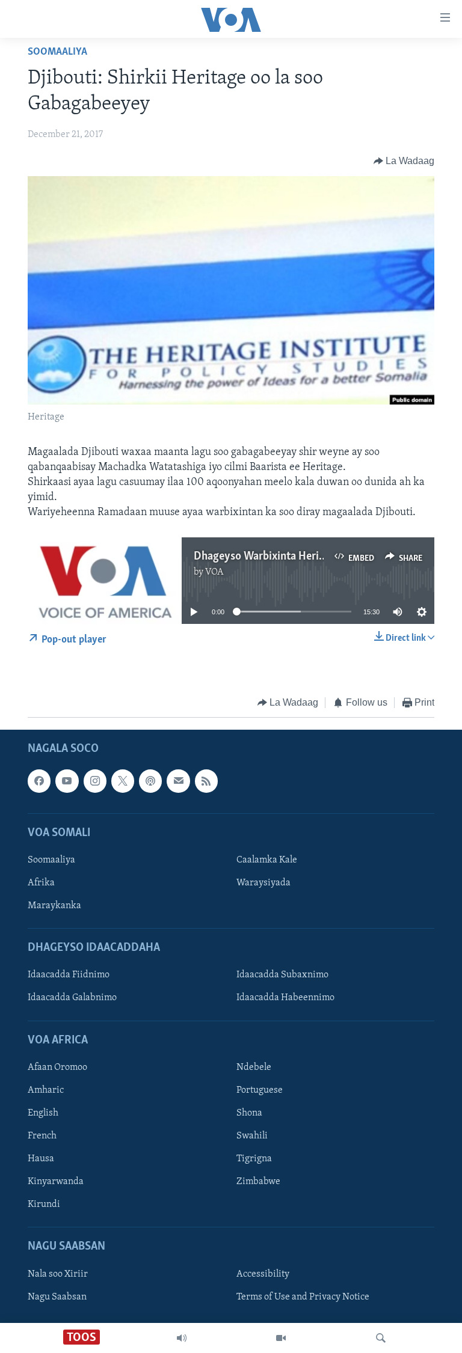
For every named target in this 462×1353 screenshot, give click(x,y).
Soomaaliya (57, 52)
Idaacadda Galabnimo (72, 998)
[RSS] (206, 781)
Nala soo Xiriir (58, 1274)
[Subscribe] (178, 781)
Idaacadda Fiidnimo (68, 975)
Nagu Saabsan (57, 1297)
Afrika (41, 883)
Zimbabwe (258, 1182)
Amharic (46, 1090)
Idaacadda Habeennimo (285, 998)
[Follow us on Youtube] (66, 781)
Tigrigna (254, 1159)
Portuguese (259, 1090)
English (43, 1113)
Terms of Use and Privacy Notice (302, 1297)
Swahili (252, 1136)
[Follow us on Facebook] (39, 781)
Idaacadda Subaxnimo (282, 975)
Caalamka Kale (266, 860)
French (42, 1136)
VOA (214, 572)
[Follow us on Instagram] (95, 781)
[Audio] (182, 1338)
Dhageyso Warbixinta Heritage (267, 557)
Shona (249, 1113)
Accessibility (262, 1274)
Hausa (41, 1159)
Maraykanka (54, 906)
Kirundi (44, 1204)
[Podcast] (150, 781)
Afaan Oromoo (57, 1067)
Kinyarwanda (56, 1182)
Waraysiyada (263, 883)
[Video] (281, 1338)
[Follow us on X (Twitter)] (122, 781)
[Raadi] (381, 1338)
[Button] (404, 161)
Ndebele (253, 1067)
